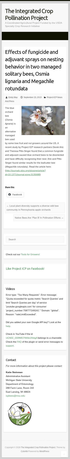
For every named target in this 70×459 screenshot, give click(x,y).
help (8, 326)
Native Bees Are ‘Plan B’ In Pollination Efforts (39, 217)
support (10, 345)
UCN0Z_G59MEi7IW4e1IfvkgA (21, 338)
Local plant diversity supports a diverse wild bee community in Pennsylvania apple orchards (33, 207)
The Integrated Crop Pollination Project (29, 14)
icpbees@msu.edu (15, 395)
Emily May (13, 97)
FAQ (19, 341)
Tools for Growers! (30, 254)
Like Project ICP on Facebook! (25, 268)
